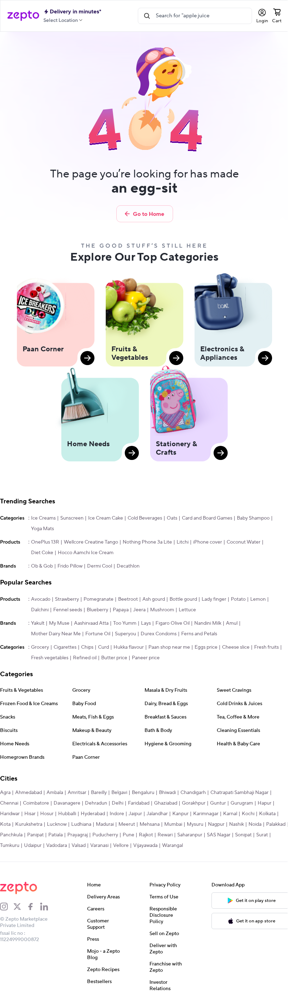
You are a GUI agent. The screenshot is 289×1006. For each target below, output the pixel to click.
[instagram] (6, 906)
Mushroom (162, 610)
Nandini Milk (207, 623)
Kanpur (180, 814)
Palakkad (9, 835)
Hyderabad (93, 814)
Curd (103, 647)
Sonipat (267, 835)
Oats (172, 518)
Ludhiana (81, 824)
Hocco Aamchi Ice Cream (85, 553)
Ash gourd (153, 599)
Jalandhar (157, 814)
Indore (117, 814)
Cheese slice (236, 647)
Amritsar (77, 792)
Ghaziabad (165, 803)
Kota (5, 824)
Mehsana (150, 824)
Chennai (9, 803)
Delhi (117, 803)
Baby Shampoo (253, 518)
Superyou (125, 634)
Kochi (248, 814)
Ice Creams (43, 518)
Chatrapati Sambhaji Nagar (239, 792)
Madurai (105, 824)
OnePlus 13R (45, 542)
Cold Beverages (145, 518)
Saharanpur (213, 835)
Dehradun (96, 803)
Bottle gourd (183, 599)
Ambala (55, 792)
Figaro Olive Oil (172, 623)
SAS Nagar (242, 835)
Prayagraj (101, 835)
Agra (5, 792)
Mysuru (195, 824)
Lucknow (57, 824)
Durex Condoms (159, 634)
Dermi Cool (99, 566)
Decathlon (128, 566)
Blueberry (97, 610)
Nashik (236, 824)
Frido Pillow (69, 566)
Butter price (114, 658)
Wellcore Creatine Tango (91, 542)
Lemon (258, 599)
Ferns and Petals (199, 634)
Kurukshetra (28, 824)
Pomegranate (98, 599)
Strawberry (67, 599)
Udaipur (49, 845)
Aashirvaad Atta (91, 623)
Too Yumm (124, 623)
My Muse (59, 623)
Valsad (95, 845)
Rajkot (170, 835)
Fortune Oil (97, 634)
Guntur (218, 803)
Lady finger (214, 599)
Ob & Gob (42, 566)
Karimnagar (206, 814)
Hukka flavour (128, 647)
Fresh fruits (266, 647)
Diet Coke (42, 553)
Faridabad (138, 803)
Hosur (47, 814)
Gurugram (241, 803)
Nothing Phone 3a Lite (147, 542)
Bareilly (99, 792)
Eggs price (206, 647)
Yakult (37, 623)
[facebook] (33, 906)
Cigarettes (65, 647)
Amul (232, 623)
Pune (152, 835)
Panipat (59, 835)
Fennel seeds (67, 610)
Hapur (264, 803)
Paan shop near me (169, 647)
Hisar (30, 814)
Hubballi (67, 814)
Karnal (230, 814)
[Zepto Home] (23, 16)
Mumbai (173, 824)
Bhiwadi (167, 792)
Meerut (126, 824)
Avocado (40, 599)
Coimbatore (36, 803)
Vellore (137, 845)
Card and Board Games (207, 518)
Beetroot (128, 599)
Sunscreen (72, 518)
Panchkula (35, 835)
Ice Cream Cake (105, 518)
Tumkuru (26, 845)
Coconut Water (243, 542)
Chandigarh (193, 792)
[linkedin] (47, 906)
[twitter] (20, 906)
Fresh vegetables (49, 658)
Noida (255, 824)
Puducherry (129, 835)
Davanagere (67, 803)
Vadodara (72, 845)
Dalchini (40, 610)
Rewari (189, 835)
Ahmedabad (28, 792)
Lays (146, 623)
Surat (6, 845)
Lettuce (187, 610)
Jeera (139, 610)
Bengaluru (143, 792)
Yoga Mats (42, 529)
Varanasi (115, 845)
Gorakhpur (193, 803)
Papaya (121, 610)
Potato (238, 599)
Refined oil (85, 658)
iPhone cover (207, 542)
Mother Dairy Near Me (56, 634)
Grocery (40, 647)
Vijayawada (161, 845)
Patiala (79, 835)
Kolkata (267, 814)
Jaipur (135, 814)
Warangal (188, 845)
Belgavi (119, 792)
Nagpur (216, 824)
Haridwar (10, 814)
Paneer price (146, 658)
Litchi (183, 542)
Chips (87, 647)
